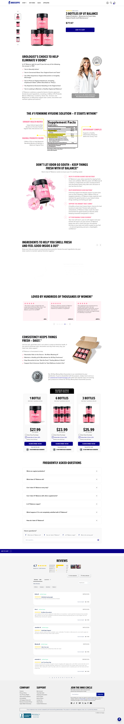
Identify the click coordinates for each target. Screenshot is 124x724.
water (54, 587)
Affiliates (46, 3)
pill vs (35, 587)
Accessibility (23, 698)
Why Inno (32, 3)
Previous (97, 245)
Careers (22, 691)
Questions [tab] (46, 579)
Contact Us (39, 700)
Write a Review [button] (85, 575)
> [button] (74, 677)
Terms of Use (91, 699)
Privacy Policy (83, 699)
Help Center (40, 702)
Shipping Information (42, 695)
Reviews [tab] (36, 579)
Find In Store (40, 696)
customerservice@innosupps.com (60, 378)
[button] (33, 535)
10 (71, 677)
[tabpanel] (35, 311)
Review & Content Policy (26, 702)
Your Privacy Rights (24, 695)
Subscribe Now (35, 444)
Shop (23, 3)
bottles (48, 587)
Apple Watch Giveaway (25, 703)
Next (100, 245)
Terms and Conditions (25, 696)
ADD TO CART (4, 551)
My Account (40, 691)
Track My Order (40, 693)
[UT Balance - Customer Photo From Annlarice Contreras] (78, 567)
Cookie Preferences (42, 703)
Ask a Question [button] (73, 575)
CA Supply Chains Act (25, 700)
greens (41, 587)
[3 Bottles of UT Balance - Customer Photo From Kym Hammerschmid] (73, 567)
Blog (39, 3)
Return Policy (40, 698)
